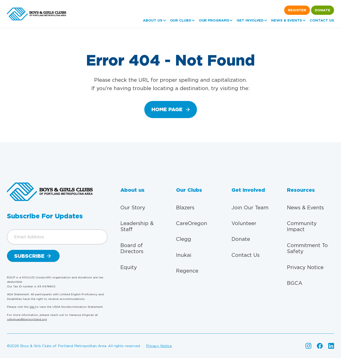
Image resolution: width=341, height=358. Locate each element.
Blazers (185, 207)
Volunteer (244, 223)
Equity (128, 267)
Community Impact (302, 226)
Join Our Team (250, 207)
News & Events (286, 20)
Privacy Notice (305, 267)
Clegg (183, 239)
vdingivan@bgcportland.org (27, 319)
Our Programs (214, 20)
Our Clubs (180, 20)
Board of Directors (131, 248)
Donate (322, 10)
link (32, 306)
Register (297, 10)
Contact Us (322, 20)
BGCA (294, 283)
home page (166, 109)
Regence (187, 271)
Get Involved (250, 20)
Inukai (183, 255)
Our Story (132, 207)
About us (152, 20)
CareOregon (191, 223)
